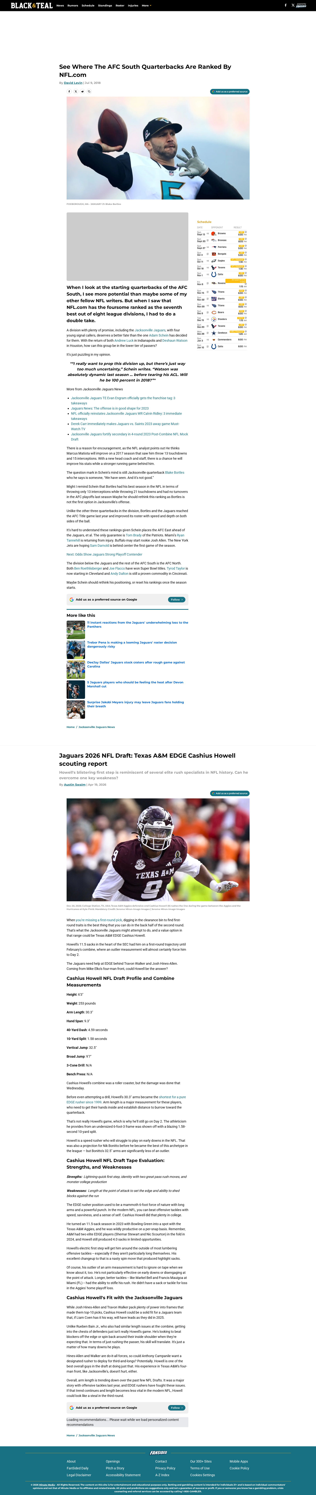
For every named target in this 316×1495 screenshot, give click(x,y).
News (60, 5)
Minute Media (47, 1484)
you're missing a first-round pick (99, 920)
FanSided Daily (78, 1468)
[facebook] (285, 5)
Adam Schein (159, 335)
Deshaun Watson (174, 340)
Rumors (73, 5)
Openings (113, 1461)
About (71, 1461)
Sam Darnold (99, 545)
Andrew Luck (124, 340)
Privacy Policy (165, 1468)
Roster (120, 5)
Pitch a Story (115, 1468)
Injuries (133, 5)
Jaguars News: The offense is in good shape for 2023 (110, 408)
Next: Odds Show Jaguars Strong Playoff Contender (104, 554)
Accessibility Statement (123, 1475)
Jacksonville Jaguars (150, 330)
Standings (105, 5)
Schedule (88, 5)
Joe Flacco (117, 568)
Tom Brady (134, 535)
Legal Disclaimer (79, 1475)
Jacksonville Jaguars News (97, 727)
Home (71, 727)
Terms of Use (200, 1468)
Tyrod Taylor (176, 568)
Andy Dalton (119, 573)
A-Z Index (162, 1475)
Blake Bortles (174, 472)
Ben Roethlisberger (88, 568)
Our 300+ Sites (201, 1461)
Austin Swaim (75, 784)
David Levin (73, 83)
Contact (161, 1461)
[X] (293, 5)
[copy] (89, 91)
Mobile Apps (239, 1461)
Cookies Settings (202, 1475)
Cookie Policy (239, 1468)
